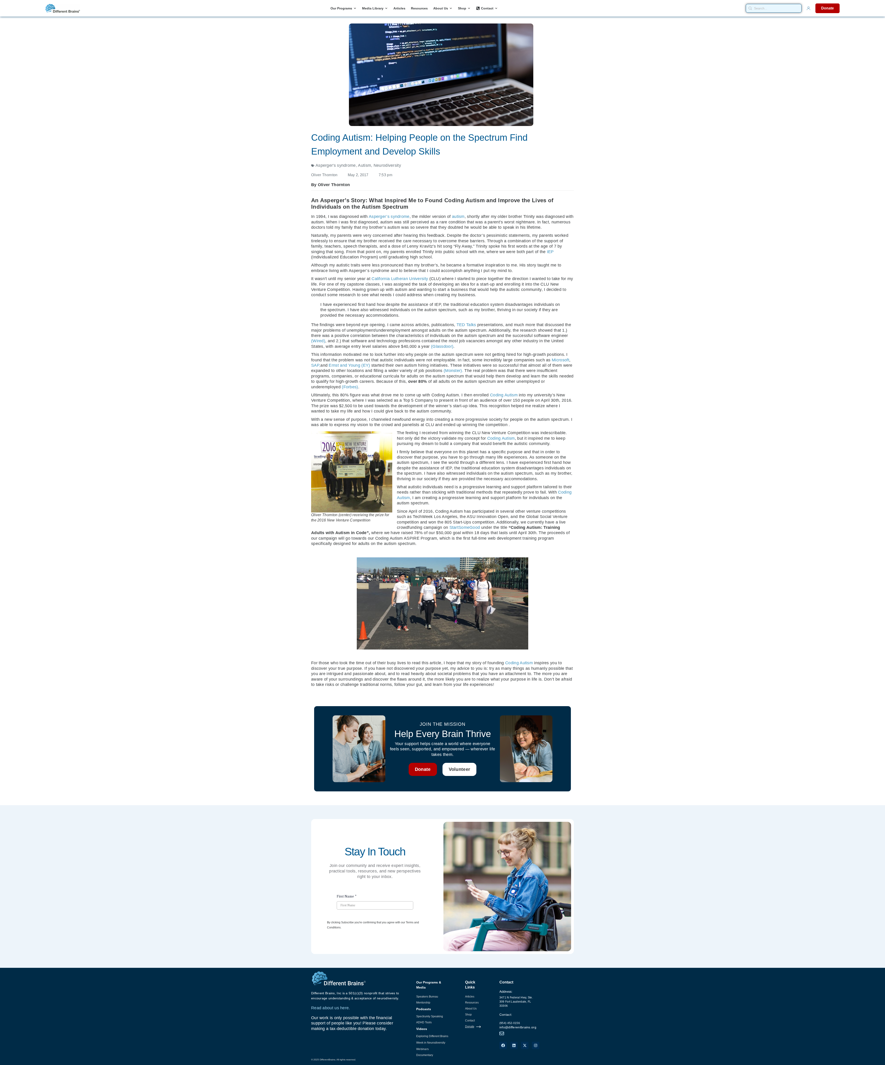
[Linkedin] (514, 1045)
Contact (470, 1020)
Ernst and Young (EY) (349, 365)
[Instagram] (535, 1045)
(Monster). (453, 370)
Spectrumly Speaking (429, 1016)
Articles (469, 996)
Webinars (422, 1049)
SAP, (315, 365)
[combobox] (774, 8)
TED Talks (466, 324)
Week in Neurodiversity (430, 1042)
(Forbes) (350, 387)
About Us (471, 1008)
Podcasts (423, 1009)
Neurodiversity (387, 165)
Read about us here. (330, 1008)
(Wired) (318, 341)
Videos (421, 1029)
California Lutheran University (400, 278)
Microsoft (560, 360)
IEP (550, 251)
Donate (469, 1026)
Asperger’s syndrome (389, 216)
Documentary (424, 1055)
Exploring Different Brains (432, 1036)
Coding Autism (504, 395)
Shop (468, 1014)
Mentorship (423, 1002)
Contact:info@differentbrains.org (517, 1021)
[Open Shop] (469, 8)
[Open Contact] (496, 8)
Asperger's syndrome (336, 165)
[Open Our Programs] (355, 8)
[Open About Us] (450, 8)
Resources (472, 1002)
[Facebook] (503, 1045)
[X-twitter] (524, 1045)
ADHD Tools (424, 1022)
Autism (364, 165)
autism (458, 216)
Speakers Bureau (427, 996)
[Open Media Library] (386, 8)
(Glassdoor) (442, 346)
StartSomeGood (464, 527)
